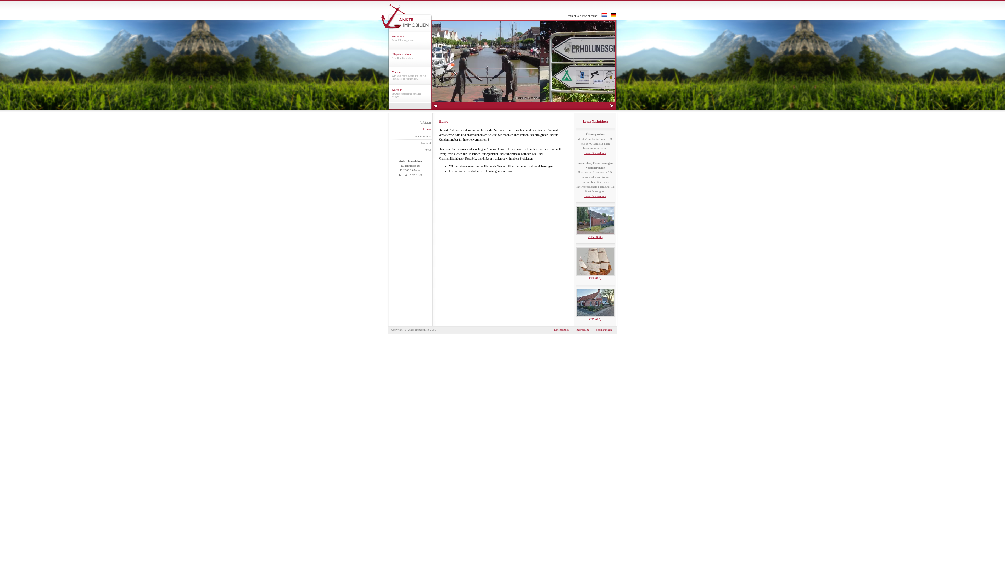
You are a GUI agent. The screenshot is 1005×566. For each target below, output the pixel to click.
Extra (427, 150)
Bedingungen (604, 329)
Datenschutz (561, 329)
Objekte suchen (402, 55)
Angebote (402, 38)
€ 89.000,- (595, 278)
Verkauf (409, 75)
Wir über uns (423, 136)
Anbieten (425, 122)
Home (427, 129)
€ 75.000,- (595, 319)
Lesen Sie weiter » (595, 153)
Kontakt (406, 93)
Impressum (582, 329)
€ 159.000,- (595, 237)
